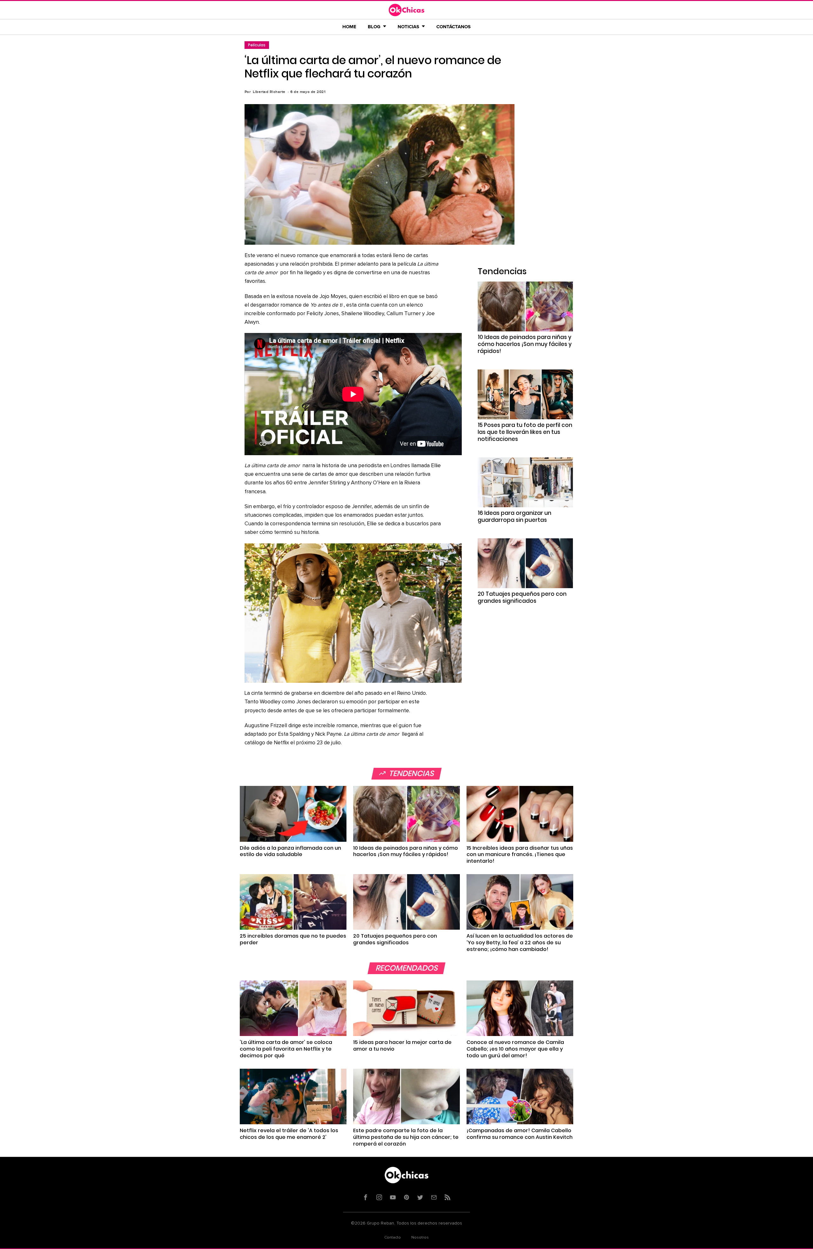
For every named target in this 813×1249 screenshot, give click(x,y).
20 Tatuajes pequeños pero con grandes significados (522, 597)
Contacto (392, 1237)
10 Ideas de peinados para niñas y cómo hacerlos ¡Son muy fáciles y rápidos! (525, 344)
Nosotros (420, 1237)
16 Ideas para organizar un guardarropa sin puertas (514, 516)
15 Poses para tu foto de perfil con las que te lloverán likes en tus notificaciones (525, 432)
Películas (256, 45)
